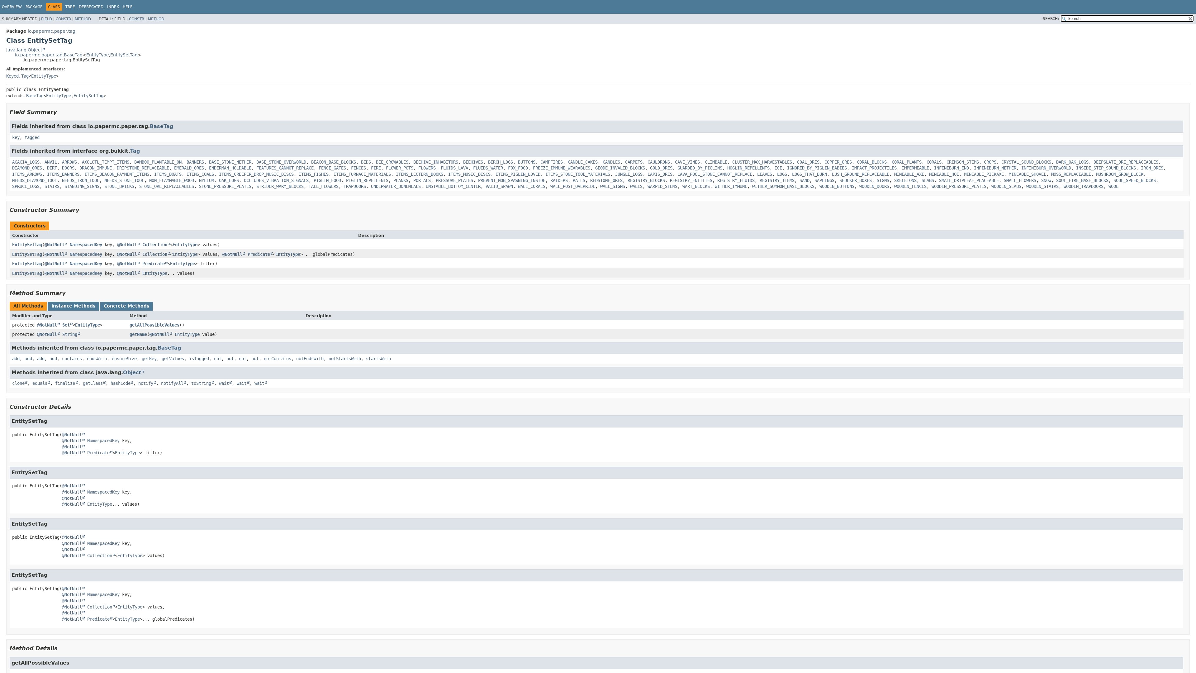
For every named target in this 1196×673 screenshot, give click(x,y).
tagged (32, 137)
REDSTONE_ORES (606, 180)
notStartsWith (345, 358)
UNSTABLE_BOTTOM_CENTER (453, 186)
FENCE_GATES (332, 167)
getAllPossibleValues (154, 324)
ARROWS (69, 162)
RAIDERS (559, 180)
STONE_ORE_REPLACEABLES (166, 186)
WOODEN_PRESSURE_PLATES (959, 186)
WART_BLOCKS (696, 186)
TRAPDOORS (355, 186)
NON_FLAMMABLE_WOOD (171, 180)
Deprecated (91, 7)
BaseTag (35, 95)
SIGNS (883, 180)
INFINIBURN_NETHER (995, 167)
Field (46, 19)
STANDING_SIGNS (81, 186)
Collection (154, 244)
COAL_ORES (808, 162)
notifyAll (172, 383)
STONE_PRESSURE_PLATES (225, 186)
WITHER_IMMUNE (731, 186)
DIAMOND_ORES (27, 167)
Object (132, 372)
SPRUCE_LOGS (26, 186)
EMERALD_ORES (189, 167)
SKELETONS (905, 180)
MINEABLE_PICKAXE (984, 174)
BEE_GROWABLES (392, 162)
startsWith (378, 358)
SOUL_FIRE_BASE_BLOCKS (1082, 180)
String (69, 334)
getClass (93, 383)
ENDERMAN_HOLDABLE (230, 167)
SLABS (928, 180)
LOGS (782, 174)
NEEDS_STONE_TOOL (124, 180)
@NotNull (54, 244)
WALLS (636, 186)
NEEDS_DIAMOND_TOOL (34, 180)
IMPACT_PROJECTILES (874, 167)
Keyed (12, 76)
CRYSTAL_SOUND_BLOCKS (1026, 162)
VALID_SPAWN (499, 186)
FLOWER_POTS (399, 167)
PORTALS (422, 180)
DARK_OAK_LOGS (1072, 162)
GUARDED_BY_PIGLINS (699, 167)
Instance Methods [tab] (73, 305)
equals (39, 383)
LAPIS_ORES (660, 174)
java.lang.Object (24, 49)
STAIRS (52, 186)
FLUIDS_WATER (488, 167)
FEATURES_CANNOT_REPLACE (285, 167)
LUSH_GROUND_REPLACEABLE (860, 174)
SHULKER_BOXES (855, 180)
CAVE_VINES (687, 162)
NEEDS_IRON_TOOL (80, 180)
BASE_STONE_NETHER (230, 162)
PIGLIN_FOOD (327, 180)
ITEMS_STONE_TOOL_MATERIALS (577, 174)
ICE (778, 167)
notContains (277, 358)
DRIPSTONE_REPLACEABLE (143, 167)
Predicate (259, 254)
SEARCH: (1051, 19)
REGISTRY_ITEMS (777, 180)
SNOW (1046, 180)
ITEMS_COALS (200, 174)
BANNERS (195, 162)
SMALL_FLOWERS (1020, 180)
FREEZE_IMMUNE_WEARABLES (561, 167)
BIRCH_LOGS (500, 162)
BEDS (366, 162)
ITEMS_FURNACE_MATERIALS (362, 174)
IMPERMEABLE (915, 167)
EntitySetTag (124, 54)
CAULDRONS (659, 162)
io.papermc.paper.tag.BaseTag (49, 54)
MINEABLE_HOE (944, 174)
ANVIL (51, 162)
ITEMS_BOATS (168, 174)
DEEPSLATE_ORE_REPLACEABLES (1126, 162)
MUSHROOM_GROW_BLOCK (1119, 174)
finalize (65, 383)
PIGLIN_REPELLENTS (367, 180)
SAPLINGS (824, 180)
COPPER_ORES (838, 162)
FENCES (358, 167)
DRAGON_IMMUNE (95, 167)
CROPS (990, 162)
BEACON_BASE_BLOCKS (333, 162)
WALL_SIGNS (612, 186)
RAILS (579, 180)
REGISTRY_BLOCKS (646, 180)
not (217, 358)
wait (224, 383)
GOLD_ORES (661, 167)
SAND (804, 180)
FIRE (376, 167)
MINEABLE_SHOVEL (1027, 174)
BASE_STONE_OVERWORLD (281, 162)
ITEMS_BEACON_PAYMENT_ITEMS (116, 174)
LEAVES (764, 174)
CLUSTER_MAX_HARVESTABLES (762, 162)
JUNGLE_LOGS (629, 174)
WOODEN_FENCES (910, 186)
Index (113, 7)
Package (34, 7)
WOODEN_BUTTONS (836, 186)
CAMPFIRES (551, 162)
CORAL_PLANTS (907, 162)
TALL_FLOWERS (324, 186)
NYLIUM (206, 180)
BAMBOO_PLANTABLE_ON (158, 162)
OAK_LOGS (229, 180)
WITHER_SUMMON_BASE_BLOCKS (783, 186)
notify (145, 383)
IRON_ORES (1152, 167)
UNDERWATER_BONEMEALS (396, 186)
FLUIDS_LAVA (454, 167)
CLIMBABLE (716, 162)
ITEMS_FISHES (314, 174)
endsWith (97, 358)
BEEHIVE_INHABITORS (435, 162)
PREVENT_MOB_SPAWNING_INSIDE (511, 180)
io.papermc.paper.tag (51, 31)
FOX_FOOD (518, 167)
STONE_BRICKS (119, 186)
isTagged (199, 358)
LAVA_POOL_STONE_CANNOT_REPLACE (714, 174)
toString (201, 383)
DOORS (68, 167)
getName (138, 334)
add (16, 358)
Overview (12, 7)
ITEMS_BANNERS (63, 174)
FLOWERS (427, 167)
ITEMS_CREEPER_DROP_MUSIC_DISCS (256, 174)
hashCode (121, 383)
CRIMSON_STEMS (963, 162)
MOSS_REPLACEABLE (1071, 174)
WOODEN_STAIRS (1042, 186)
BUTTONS (526, 162)
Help (127, 7)
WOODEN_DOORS (874, 186)
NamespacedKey (86, 244)
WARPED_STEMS (662, 186)
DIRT (52, 167)
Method (83, 19)
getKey (149, 358)
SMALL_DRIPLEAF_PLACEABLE (969, 180)
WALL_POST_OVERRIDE (572, 186)
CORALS (934, 162)
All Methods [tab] (28, 305)
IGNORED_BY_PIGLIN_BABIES (817, 167)
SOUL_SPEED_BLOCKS (1134, 180)
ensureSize (124, 358)
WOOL (1113, 186)
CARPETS (634, 162)
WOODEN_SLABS (1006, 186)
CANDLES (611, 162)
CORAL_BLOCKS (872, 162)
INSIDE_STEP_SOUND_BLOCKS (1106, 167)
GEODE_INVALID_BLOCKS (620, 167)
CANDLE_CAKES (583, 162)
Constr (63, 19)
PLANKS (400, 180)
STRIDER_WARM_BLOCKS (280, 186)
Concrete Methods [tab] (126, 305)
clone (18, 383)
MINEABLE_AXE (909, 174)
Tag (25, 76)
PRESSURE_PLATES (454, 180)
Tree (70, 7)
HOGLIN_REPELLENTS (748, 167)
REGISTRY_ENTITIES (691, 180)
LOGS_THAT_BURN (809, 174)
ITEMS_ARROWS (27, 174)
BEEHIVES (473, 162)
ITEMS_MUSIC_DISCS (469, 174)
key (16, 137)
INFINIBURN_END (951, 167)
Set (66, 324)
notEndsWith (310, 358)
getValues (173, 358)
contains (72, 358)
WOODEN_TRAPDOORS (1083, 186)
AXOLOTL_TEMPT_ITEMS (105, 162)
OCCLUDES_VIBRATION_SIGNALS (276, 180)
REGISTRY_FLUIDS (736, 180)
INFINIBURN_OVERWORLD (1046, 167)
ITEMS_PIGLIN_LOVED (518, 174)
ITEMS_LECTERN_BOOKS (419, 174)
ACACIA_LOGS (26, 162)
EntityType (97, 54)
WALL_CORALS (531, 186)
